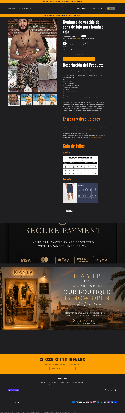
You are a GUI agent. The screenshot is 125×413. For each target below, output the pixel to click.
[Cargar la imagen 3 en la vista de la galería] (39, 99)
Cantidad (65, 46)
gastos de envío (76, 38)
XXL (80, 43)
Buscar (86, 385)
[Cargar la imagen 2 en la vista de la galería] (26, 99)
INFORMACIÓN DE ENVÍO (44, 385)
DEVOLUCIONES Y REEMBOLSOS (75, 382)
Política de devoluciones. (94, 137)
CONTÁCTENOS (78, 385)
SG (74, 43)
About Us (43, 382)
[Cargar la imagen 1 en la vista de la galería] (14, 99)
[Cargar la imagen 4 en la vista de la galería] (51, 99)
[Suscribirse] (73, 368)
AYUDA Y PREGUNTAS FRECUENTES (56, 382)
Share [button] (66, 215)
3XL (85, 43)
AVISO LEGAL (55, 385)
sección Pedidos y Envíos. (88, 129)
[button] (14, 8)
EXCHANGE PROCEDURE (66, 385)
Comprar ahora (79, 58)
